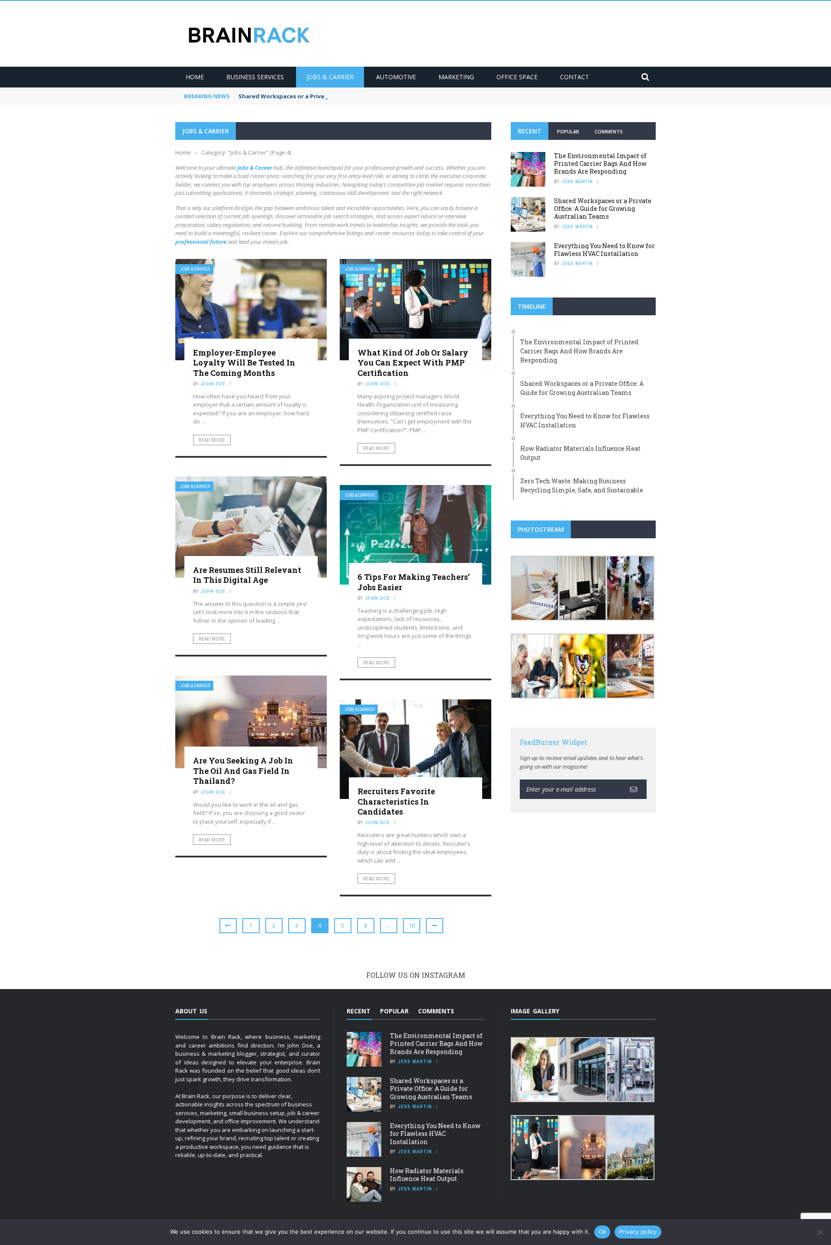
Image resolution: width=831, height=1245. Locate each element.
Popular (568, 131)
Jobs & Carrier (330, 77)
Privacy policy (638, 1231)
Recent (529, 131)
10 (412, 925)
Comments (609, 131)
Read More (212, 440)
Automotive (396, 77)
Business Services (255, 77)
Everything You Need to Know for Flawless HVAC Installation (604, 250)
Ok (602, 1231)
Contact (574, 77)
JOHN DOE (213, 384)
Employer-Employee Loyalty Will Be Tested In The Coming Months (244, 362)
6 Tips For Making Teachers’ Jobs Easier (414, 582)
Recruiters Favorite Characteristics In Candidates (396, 801)
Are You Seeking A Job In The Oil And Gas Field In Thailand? (243, 770)
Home (195, 77)
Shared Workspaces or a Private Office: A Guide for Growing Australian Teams (351, 96)
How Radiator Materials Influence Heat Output (427, 1175)
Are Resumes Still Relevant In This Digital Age (247, 575)
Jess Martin (577, 181)
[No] (820, 1232)
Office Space (517, 77)
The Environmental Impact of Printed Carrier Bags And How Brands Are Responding (600, 163)
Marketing (456, 77)
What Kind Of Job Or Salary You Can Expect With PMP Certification (413, 362)
